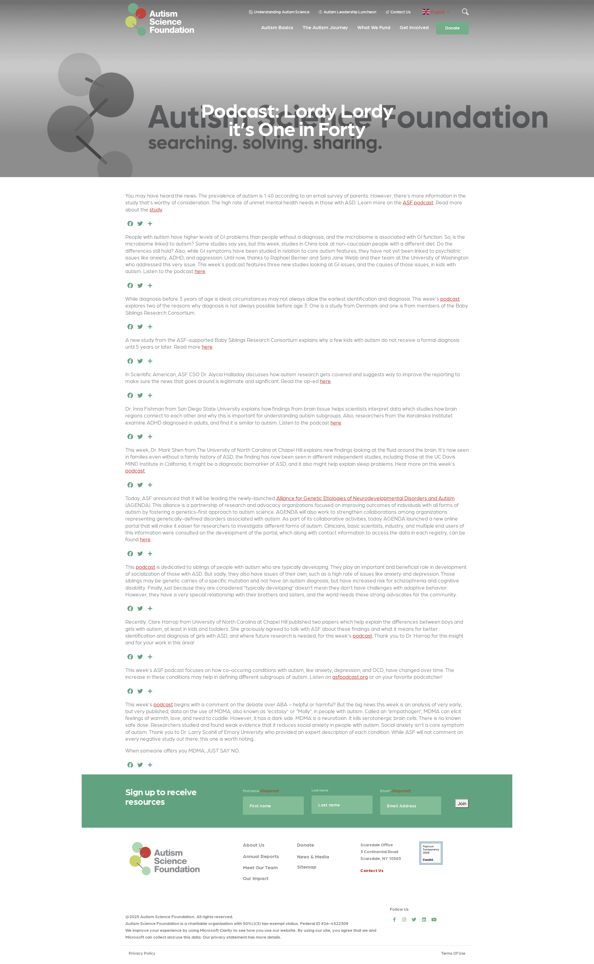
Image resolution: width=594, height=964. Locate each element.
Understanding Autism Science (281, 11)
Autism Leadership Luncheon (350, 11)
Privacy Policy (142, 953)
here (200, 271)
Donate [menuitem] (452, 27)
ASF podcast (418, 202)
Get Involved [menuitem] (414, 27)
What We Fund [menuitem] (373, 27)
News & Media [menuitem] (313, 856)
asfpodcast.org (350, 677)
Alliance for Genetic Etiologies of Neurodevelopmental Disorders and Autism (365, 498)
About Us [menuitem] (254, 845)
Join (462, 803)
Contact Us (400, 11)
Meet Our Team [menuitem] (260, 867)
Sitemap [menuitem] (306, 867)
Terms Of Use (453, 953)
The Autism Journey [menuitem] (325, 27)
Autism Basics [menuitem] (277, 27)
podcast (450, 298)
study (155, 209)
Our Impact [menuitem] (256, 878)
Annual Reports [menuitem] (261, 856)
